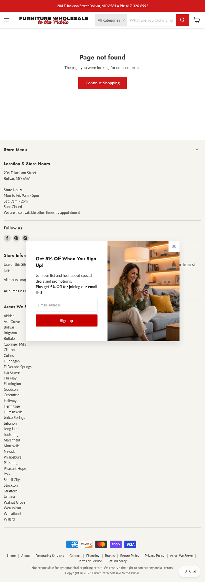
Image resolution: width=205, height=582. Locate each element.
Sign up (66, 320)
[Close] (174, 246)
